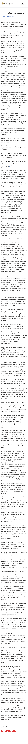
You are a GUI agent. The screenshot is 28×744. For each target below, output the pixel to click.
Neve (10, 740)
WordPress (16, 740)
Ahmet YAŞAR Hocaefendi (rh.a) (10, 16)
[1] (9, 167)
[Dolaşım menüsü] (22, 3)
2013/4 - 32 (22, 16)
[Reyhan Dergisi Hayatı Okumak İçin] (7, 3)
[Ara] (25, 3)
